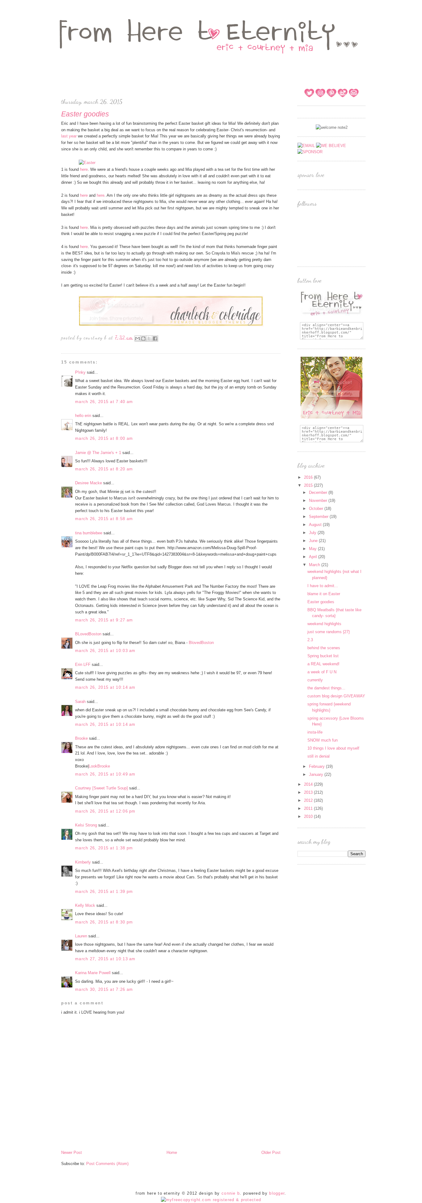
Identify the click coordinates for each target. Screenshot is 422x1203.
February (317, 766)
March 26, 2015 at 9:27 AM (104, 620)
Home (172, 1152)
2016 (309, 477)
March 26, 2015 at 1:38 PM (104, 848)
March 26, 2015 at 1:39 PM (104, 891)
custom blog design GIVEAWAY (336, 696)
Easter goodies (320, 601)
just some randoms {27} (328, 631)
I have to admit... (322, 585)
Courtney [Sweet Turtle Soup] (101, 788)
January (316, 774)
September (319, 516)
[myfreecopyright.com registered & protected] (211, 1199)
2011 (309, 808)
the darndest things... (326, 688)
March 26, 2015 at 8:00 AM (104, 438)
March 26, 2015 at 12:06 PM (105, 811)
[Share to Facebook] (155, 338)
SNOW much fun (322, 740)
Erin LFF (83, 664)
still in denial (318, 756)
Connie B (231, 1193)
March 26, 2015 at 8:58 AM (104, 518)
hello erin (83, 415)
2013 (309, 792)
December (318, 492)
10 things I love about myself (333, 748)
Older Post (271, 1152)
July (313, 532)
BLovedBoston (88, 634)
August (316, 524)
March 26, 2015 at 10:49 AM (105, 774)
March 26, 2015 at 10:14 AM (105, 687)
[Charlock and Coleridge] (171, 325)
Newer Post (71, 1152)
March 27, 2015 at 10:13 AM (105, 959)
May (313, 548)
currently (315, 680)
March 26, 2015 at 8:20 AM (104, 469)
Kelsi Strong (86, 825)
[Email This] (137, 338)
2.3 (310, 639)
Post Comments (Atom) (107, 1163)
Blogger (277, 1193)
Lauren (81, 936)
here (83, 169)
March (315, 564)
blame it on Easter (323, 593)
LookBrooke (99, 766)
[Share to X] (149, 338)
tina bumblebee (88, 533)
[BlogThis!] (143, 338)
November (318, 500)
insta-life (315, 732)
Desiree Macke (88, 483)
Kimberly (83, 862)
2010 (309, 816)
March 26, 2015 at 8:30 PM (104, 922)
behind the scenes (323, 648)
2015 (309, 485)
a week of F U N (321, 672)
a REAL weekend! (323, 664)
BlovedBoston (201, 642)
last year (69, 136)
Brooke (81, 738)
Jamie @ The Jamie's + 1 (98, 452)
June (314, 540)
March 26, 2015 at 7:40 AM (104, 401)
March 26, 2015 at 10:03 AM (105, 650)
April (313, 556)
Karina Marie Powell (93, 972)
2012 (309, 800)
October (316, 508)
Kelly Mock (85, 905)
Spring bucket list (323, 656)
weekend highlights (324, 623)
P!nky (80, 372)
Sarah (80, 701)
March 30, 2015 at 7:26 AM (104, 989)
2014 (309, 784)
